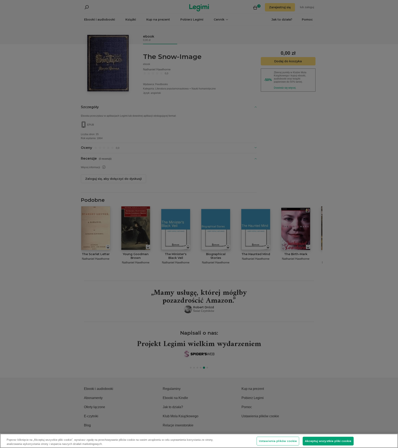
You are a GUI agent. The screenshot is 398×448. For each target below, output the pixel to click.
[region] (199, 441)
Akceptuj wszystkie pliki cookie (328, 441)
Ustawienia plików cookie (278, 441)
